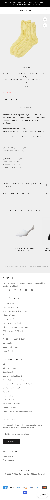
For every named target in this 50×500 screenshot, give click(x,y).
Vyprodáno (25, 108)
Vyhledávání (7, 343)
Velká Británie (8, 456)
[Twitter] (9, 290)
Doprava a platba (9, 303)
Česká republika (9, 460)
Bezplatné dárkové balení (12, 376)
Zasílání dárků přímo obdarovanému (16, 380)
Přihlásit (11, 442)
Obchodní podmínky (10, 307)
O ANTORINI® (8, 400)
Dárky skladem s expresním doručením (17, 412)
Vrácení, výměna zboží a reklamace (16, 311)
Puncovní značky (9, 319)
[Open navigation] (3, 10)
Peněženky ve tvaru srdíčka (13, 164)
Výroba (5, 364)
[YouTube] (26, 290)
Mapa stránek (8, 351)
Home (6, 266)
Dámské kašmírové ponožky (13, 151)
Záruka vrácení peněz (11, 315)
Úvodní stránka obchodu (12, 347)
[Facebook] (4, 290)
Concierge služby (9, 408)
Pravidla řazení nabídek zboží (13, 339)
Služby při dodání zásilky (12, 388)
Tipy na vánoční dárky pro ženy (21, 266)
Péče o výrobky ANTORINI (16, 193)
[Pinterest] (20, 290)
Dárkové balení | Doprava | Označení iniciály (22, 185)
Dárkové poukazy (9, 368)
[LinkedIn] (32, 290)
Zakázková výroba (9, 372)
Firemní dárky (8, 396)
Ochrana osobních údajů (12, 323)
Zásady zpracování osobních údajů (16, 327)
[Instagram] (15, 290)
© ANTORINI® (25, 471)
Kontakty (6, 392)
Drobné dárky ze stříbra (12, 167)
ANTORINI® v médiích (11, 404)
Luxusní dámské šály (11, 162)
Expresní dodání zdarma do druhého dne (18, 384)
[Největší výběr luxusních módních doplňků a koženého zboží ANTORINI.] (25, 10)
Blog (4, 335)
